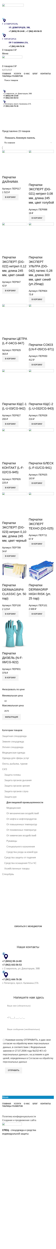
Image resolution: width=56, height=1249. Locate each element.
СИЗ (4, 769)
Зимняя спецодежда (13, 741)
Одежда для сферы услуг (15, 758)
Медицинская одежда (13, 752)
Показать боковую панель (20, 138)
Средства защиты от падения (20, 857)
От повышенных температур (21, 824)
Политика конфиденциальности (19, 1116)
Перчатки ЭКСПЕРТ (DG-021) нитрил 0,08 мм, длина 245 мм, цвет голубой (41, 193)
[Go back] (5, 111)
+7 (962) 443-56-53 (34, 31)
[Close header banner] (3, 1139)
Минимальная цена (12, 695)
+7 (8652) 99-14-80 (16, 31)
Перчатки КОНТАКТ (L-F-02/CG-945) (13, 467)
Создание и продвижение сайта (19, 1120)
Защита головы (12, 775)
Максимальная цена (13, 705)
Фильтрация (11, 717)
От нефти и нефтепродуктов (21, 819)
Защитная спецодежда (14, 736)
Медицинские (13, 808)
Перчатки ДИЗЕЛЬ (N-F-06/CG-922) (12, 658)
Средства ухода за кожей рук (21, 852)
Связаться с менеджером (28, 926)
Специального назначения (20, 846)
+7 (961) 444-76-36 (16, 46)
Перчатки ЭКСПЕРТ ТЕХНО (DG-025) (41, 524)
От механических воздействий (22, 813)
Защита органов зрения (17, 786)
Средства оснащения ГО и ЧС (20, 863)
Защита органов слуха (16, 791)
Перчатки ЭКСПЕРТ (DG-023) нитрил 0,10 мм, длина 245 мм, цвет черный (14, 531)
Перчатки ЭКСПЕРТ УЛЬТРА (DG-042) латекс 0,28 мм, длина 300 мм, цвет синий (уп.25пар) (40, 271)
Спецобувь (8, 874)
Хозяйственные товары (17, 868)
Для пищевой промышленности (24, 802)
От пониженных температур (21, 830)
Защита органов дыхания (18, 780)
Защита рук (10, 797)
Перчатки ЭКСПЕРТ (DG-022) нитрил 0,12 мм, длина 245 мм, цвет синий (14, 266)
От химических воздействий (21, 835)
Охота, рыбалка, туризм (14, 764)
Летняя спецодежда (12, 747)
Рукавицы (11, 841)
